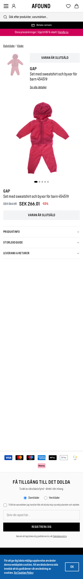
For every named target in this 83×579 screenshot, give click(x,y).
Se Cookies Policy (23, 573)
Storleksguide (13, 242)
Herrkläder (54, 498)
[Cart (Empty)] (77, 6)
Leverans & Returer (16, 253)
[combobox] (41, 16)
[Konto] (14, 6)
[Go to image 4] (45, 182)
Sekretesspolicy (60, 536)
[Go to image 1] (35, 182)
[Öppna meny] (6, 6)
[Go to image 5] (48, 182)
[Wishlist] (68, 6)
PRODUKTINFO (11, 232)
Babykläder (9, 46)
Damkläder (33, 498)
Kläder (20, 46)
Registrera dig (41, 527)
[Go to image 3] (42, 182)
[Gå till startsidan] (41, 6)
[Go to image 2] (39, 182)
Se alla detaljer (38, 87)
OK (72, 567)
